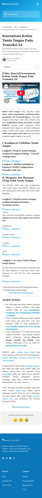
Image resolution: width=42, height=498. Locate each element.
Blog (3, 476)
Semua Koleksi (7, 27)
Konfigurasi (23, 27)
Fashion (5, 358)
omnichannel (6, 374)
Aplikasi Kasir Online (26, 352)
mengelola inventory (32, 366)
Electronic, (23, 358)
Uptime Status (6, 485)
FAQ (24, 489)
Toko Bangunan (8, 360)
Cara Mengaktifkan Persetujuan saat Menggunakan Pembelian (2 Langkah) (23, 312)
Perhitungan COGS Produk (16, 345)
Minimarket (13, 358)
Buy (15, 27)
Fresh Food (32, 358)
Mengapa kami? (28, 485)
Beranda (25, 476)
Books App (21, 390)
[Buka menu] (38, 4)
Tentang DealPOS (28, 481)
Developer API (7, 481)
